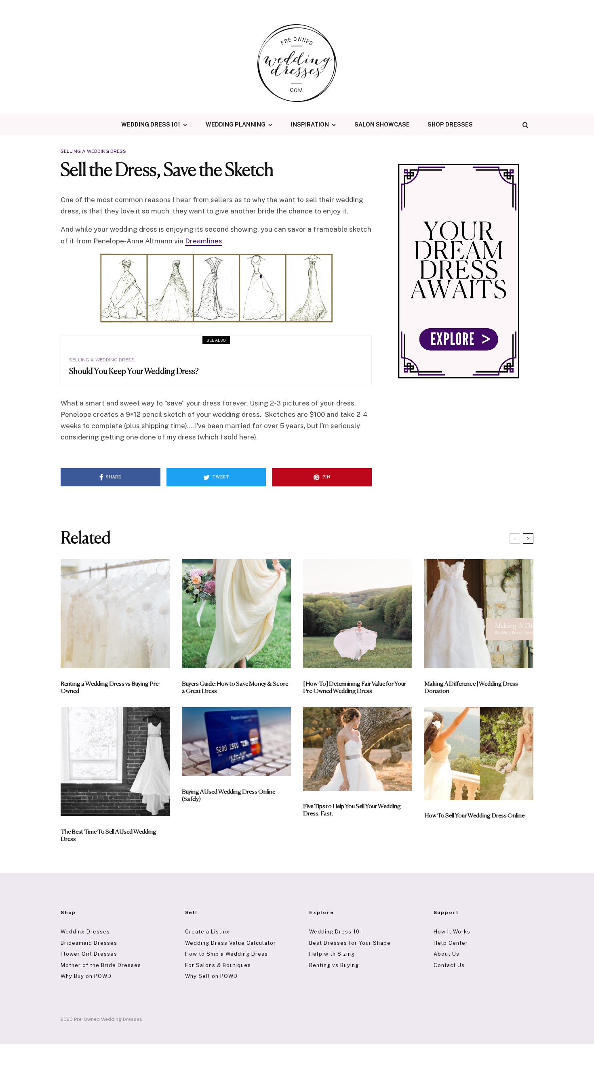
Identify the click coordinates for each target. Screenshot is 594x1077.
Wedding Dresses (85, 932)
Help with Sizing (332, 954)
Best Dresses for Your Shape (350, 943)
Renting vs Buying (334, 965)
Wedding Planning (235, 124)
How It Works (452, 932)
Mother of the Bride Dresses (101, 965)
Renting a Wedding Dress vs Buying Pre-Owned (110, 687)
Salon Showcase (382, 124)
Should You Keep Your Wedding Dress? (134, 371)
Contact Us (449, 965)
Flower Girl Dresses (89, 954)
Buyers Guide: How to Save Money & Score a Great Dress (235, 687)
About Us (446, 954)
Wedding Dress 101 (150, 124)
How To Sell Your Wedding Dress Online (474, 816)
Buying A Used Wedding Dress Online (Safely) (228, 795)
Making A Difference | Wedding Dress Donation (471, 687)
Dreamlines (203, 241)
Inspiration (310, 124)
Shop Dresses (450, 124)
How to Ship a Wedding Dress (226, 954)
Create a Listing (207, 932)
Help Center (451, 943)
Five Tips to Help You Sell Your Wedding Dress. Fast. (352, 810)
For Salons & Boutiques (218, 965)
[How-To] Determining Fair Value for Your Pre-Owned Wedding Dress (354, 687)
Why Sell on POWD (211, 976)
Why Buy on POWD (86, 976)
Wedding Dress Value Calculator (230, 943)
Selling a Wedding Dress (93, 151)
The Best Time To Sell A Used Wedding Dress (108, 835)
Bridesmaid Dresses (89, 943)
